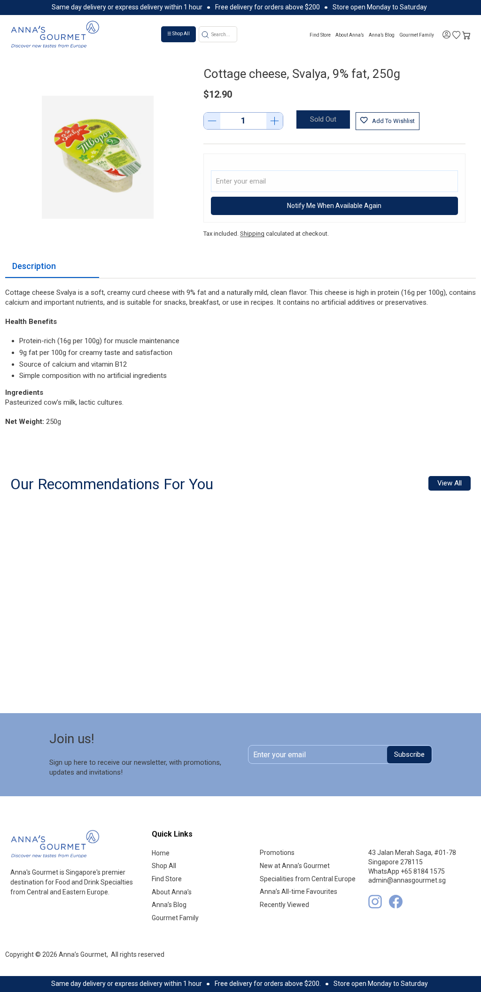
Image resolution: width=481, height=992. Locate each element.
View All (449, 483)
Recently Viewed (284, 904)
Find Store (320, 35)
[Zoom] (98, 157)
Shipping (252, 233)
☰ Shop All (178, 33)
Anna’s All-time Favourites (298, 891)
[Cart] (466, 34)
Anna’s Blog (382, 35)
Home (161, 853)
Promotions (277, 852)
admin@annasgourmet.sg (407, 880)
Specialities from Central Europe (308, 879)
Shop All (164, 865)
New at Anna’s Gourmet (295, 865)
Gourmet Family (416, 35)
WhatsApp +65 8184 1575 (406, 871)
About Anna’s (349, 35)
